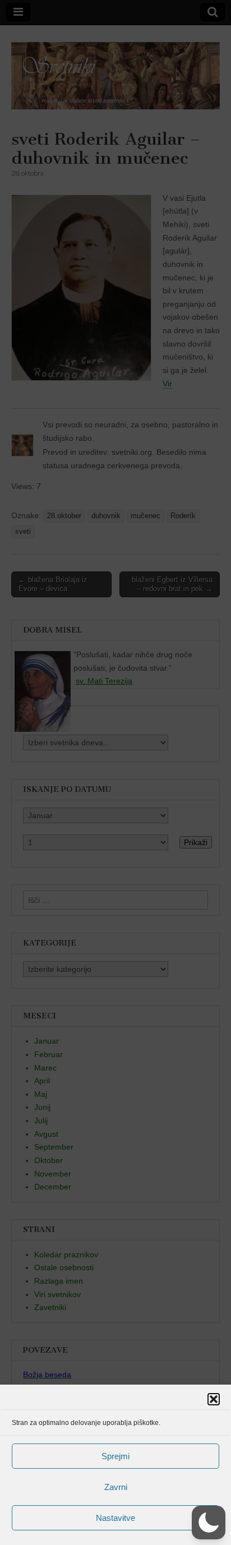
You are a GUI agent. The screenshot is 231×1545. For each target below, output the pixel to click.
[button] (213, 1399)
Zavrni (115, 1487)
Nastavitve (115, 1518)
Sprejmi (115, 1456)
